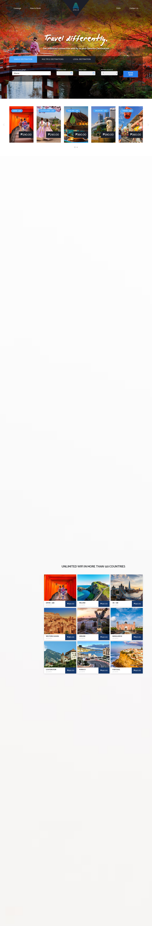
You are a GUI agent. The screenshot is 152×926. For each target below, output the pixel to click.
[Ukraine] (93, 624)
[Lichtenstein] (60, 657)
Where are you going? (19, 69)
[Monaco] (93, 657)
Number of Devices (107, 69)
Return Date (82, 69)
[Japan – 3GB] (60, 590)
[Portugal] (127, 657)
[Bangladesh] (127, 624)
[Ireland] (93, 590)
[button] (75, 147)
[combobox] (31, 73)
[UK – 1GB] (127, 590)
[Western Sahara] (60, 624)
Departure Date (61, 69)
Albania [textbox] (16, 73)
